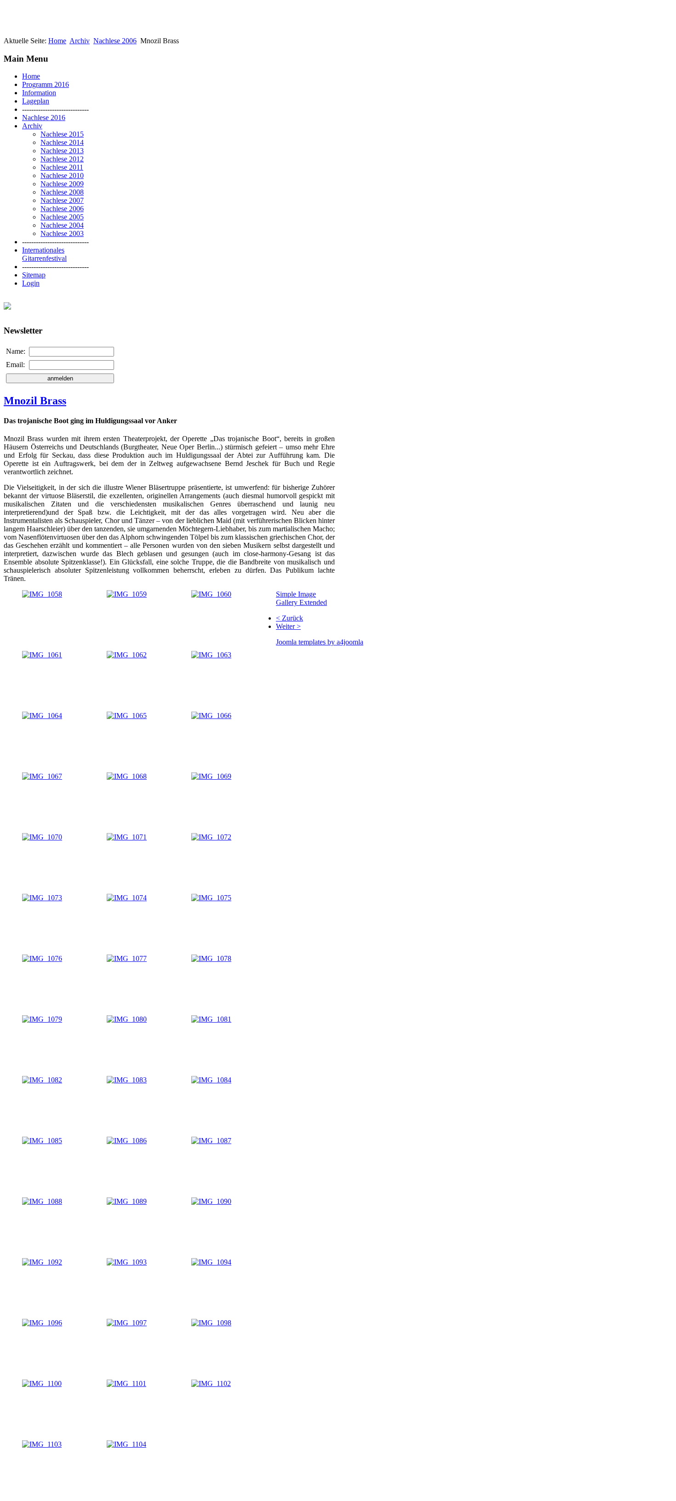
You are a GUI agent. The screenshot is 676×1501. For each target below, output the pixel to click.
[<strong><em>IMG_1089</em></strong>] (127, 1201)
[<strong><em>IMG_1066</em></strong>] (211, 715)
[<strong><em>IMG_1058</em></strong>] (42, 594)
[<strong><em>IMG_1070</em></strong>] (42, 837)
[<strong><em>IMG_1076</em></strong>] (42, 958)
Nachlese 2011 (61, 167)
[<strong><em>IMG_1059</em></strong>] (127, 594)
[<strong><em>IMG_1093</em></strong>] (127, 1262)
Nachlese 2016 (43, 117)
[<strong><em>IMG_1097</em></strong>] (127, 1323)
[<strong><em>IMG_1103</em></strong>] (42, 1444)
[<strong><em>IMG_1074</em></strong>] (127, 898)
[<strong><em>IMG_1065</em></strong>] (127, 715)
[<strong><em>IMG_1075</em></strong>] (211, 898)
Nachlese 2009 (62, 184)
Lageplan (35, 101)
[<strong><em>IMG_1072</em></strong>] (211, 837)
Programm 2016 (45, 84)
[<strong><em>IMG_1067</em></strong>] (42, 776)
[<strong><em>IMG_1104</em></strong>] (126, 1444)
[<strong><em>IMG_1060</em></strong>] (211, 594)
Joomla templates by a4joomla (319, 642)
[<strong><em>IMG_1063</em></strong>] (211, 655)
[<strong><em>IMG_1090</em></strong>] (211, 1201)
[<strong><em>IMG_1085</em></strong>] (42, 1140)
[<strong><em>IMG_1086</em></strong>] (127, 1140)
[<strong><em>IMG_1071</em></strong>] (127, 837)
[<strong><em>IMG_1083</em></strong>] (127, 1080)
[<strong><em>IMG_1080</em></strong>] (127, 1019)
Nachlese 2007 (62, 200)
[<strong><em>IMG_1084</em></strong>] (211, 1080)
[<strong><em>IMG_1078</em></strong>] (211, 958)
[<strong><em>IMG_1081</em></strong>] (211, 1019)
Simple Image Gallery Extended (301, 598)
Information (39, 93)
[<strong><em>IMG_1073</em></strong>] (42, 898)
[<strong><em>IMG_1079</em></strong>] (42, 1019)
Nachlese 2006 (115, 41)
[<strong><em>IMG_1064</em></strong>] (42, 715)
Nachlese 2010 (62, 175)
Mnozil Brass (35, 401)
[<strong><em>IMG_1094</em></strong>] (211, 1262)
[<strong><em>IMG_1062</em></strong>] (127, 655)
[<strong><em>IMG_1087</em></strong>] (211, 1140)
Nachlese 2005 (62, 217)
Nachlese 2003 (62, 233)
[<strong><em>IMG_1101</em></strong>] (126, 1383)
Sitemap (34, 275)
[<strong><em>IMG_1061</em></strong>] (42, 655)
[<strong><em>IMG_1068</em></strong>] (127, 776)
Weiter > (288, 626)
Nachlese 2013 (62, 151)
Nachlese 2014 (62, 142)
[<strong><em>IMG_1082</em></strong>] (42, 1080)
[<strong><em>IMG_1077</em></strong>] (127, 958)
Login (31, 283)
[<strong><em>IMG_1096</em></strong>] (42, 1323)
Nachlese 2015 (62, 134)
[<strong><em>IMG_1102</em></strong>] (211, 1383)
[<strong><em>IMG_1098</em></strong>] (211, 1323)
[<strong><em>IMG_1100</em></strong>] (42, 1383)
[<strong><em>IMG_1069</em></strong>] (211, 776)
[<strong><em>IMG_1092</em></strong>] (42, 1262)
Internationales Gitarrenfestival (44, 254)
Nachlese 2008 (62, 192)
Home (57, 41)
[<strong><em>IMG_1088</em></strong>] (42, 1201)
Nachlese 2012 (62, 159)
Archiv (79, 41)
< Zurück (289, 618)
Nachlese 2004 (62, 225)
